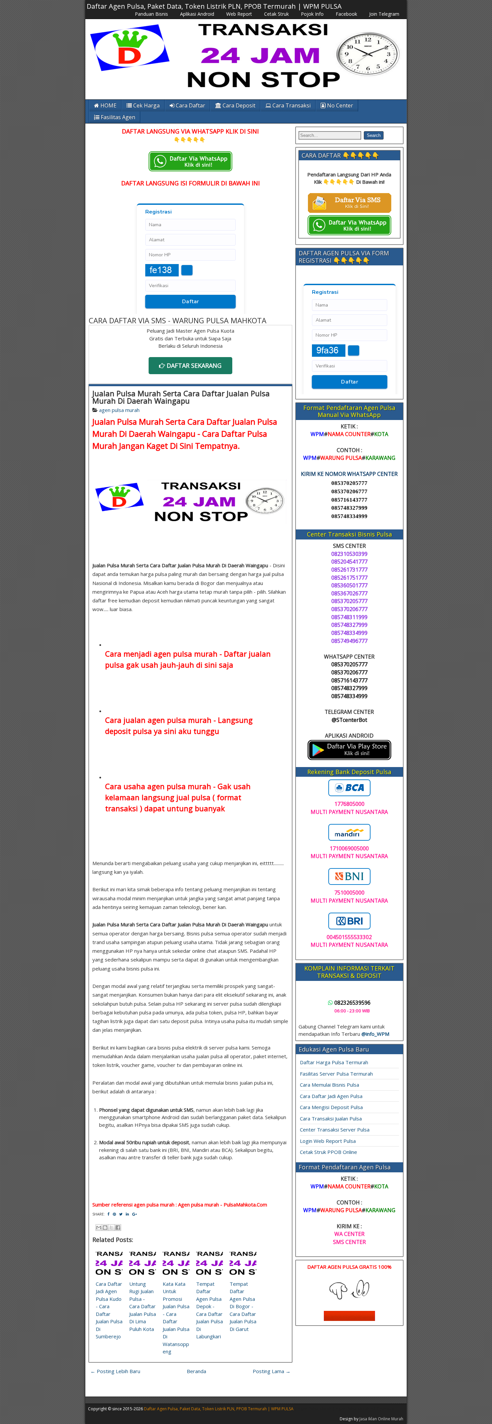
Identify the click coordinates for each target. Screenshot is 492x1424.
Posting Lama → (272, 1371)
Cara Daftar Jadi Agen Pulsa (331, 1096)
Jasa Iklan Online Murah (381, 1419)
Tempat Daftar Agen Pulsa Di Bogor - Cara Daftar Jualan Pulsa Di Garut (243, 1306)
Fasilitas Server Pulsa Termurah (336, 1073)
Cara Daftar (189, 105)
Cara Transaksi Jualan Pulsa (331, 1118)
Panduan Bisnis (151, 14)
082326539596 (352, 1002)
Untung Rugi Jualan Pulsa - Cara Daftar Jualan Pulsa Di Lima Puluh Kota (142, 1306)
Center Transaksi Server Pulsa (335, 1129)
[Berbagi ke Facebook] (117, 1227)
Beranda (196, 1371)
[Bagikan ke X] (111, 1227)
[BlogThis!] (105, 1227)
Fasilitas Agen (117, 117)
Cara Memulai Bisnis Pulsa (329, 1084)
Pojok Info (312, 14)
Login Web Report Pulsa (328, 1141)
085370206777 (349, 491)
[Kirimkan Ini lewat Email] (98, 1227)
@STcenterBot (349, 720)
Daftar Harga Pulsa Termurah (334, 1062)
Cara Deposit (238, 105)
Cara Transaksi (291, 105)
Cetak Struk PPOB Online (328, 1152)
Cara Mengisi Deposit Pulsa (331, 1107)
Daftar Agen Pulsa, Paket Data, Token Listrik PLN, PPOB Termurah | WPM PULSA (214, 6)
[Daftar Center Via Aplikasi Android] (349, 758)
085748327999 (349, 508)
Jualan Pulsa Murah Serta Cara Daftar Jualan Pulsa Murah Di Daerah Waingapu (181, 397)
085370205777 (349, 483)
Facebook (346, 14)
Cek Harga (146, 105)
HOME (107, 105)
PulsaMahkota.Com (245, 1204)
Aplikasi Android (197, 14)
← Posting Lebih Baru (115, 1371)
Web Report (239, 14)
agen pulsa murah (119, 410)
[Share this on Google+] (135, 1214)
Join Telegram (384, 14)
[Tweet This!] (120, 1214)
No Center (339, 105)
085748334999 (349, 516)
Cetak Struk (276, 14)
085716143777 (349, 500)
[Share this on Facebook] (108, 1214)
